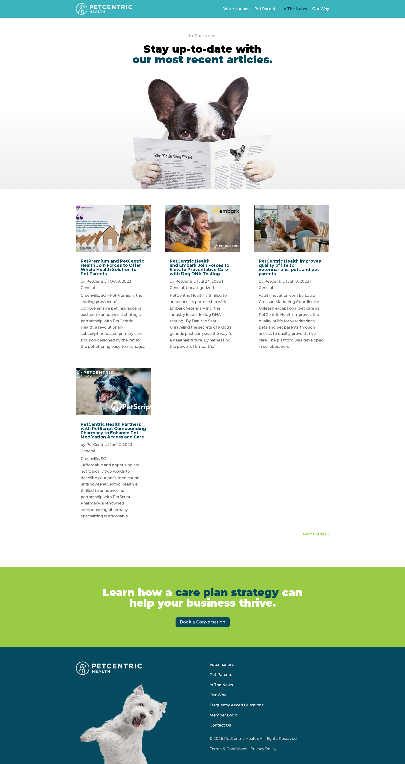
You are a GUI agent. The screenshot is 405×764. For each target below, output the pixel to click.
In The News (295, 9)
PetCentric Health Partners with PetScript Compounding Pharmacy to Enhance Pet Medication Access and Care (113, 431)
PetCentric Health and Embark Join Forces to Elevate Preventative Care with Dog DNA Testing (199, 267)
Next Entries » (316, 534)
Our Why (320, 9)
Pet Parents (266, 9)
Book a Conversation (202, 622)
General (88, 288)
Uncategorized (200, 288)
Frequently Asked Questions (237, 705)
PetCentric (96, 281)
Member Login (224, 715)
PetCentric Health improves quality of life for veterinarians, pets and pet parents (290, 267)
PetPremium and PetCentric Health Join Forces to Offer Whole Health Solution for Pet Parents (112, 267)
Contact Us (220, 725)
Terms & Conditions (228, 749)
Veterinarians (236, 9)
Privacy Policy (263, 749)
